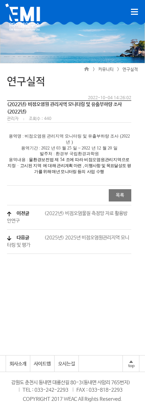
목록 (120, 195)
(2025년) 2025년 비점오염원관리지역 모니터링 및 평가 (68, 241)
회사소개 (18, 364)
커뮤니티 (106, 69)
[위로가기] (130, 363)
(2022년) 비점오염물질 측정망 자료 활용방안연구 (67, 217)
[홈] (86, 69)
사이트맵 (42, 364)
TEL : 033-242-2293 (45, 390)
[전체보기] (134, 12)
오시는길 (66, 364)
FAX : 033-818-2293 (99, 390)
